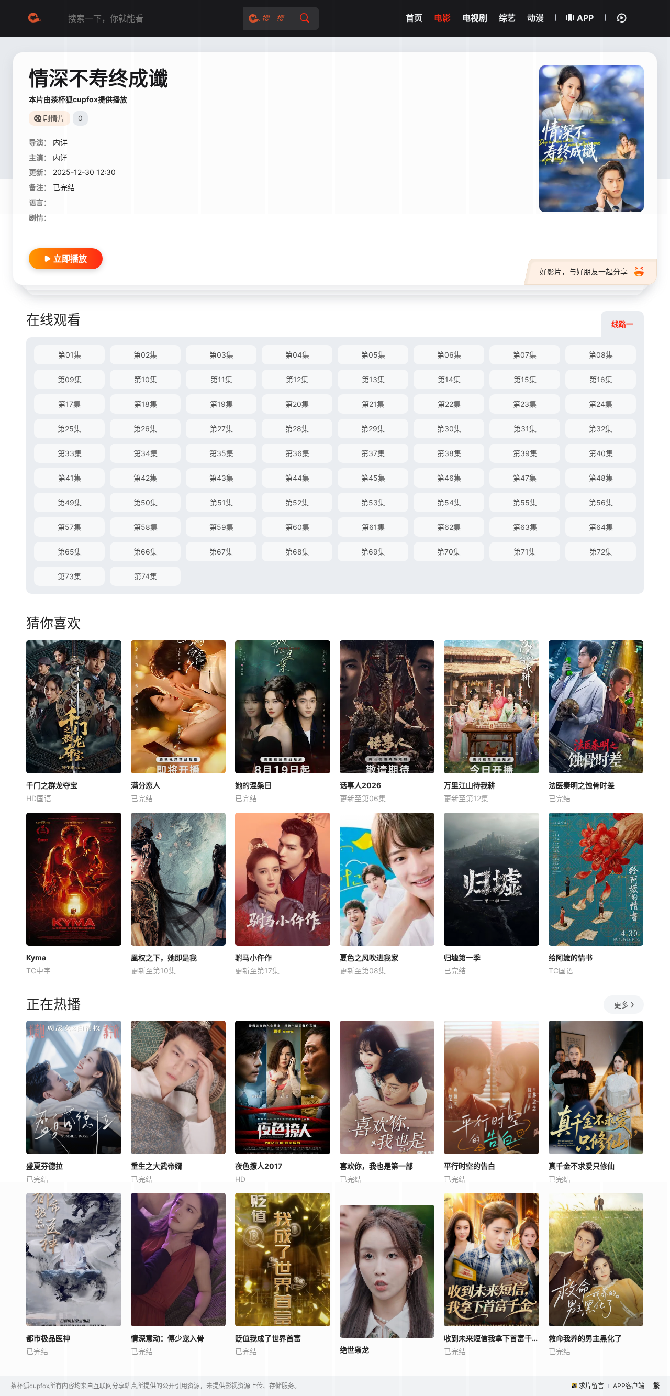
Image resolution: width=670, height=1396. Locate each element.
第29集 (373, 428)
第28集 (297, 428)
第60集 (297, 527)
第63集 (525, 527)
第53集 (373, 502)
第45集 (373, 477)
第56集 (601, 502)
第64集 (601, 527)
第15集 (525, 379)
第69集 (373, 551)
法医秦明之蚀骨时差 (582, 785)
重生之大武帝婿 (156, 1165)
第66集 (145, 551)
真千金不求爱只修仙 (582, 1165)
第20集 (297, 404)
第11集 (221, 379)
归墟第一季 (462, 957)
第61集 (373, 527)
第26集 (145, 428)
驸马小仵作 (253, 957)
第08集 (601, 354)
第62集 (449, 527)
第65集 (70, 551)
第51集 (221, 502)
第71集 (524, 551)
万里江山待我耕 (469, 785)
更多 (621, 1004)
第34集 (145, 453)
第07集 (525, 354)
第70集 (449, 551)
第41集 (69, 477)
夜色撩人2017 (258, 1165)
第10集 (145, 379)
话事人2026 (360, 785)
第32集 (600, 428)
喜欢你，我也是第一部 (376, 1165)
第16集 (600, 379)
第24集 (600, 404)
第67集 (221, 551)
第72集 (600, 551)
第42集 (145, 477)
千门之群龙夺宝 (51, 785)
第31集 (525, 428)
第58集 (145, 527)
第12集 (297, 379)
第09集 (70, 379)
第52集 (297, 502)
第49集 (70, 502)
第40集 (601, 453)
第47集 (525, 477)
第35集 (221, 453)
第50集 (145, 502)
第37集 (373, 453)
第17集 (69, 404)
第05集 (373, 354)
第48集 (601, 477)
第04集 (297, 354)
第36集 (297, 453)
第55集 (525, 502)
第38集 (449, 453)
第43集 (221, 477)
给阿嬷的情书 (571, 957)
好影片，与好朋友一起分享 (584, 271)
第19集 (221, 404)
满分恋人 (145, 785)
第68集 (297, 551)
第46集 (449, 477)
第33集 (70, 453)
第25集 (69, 428)
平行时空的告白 (469, 1165)
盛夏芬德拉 (44, 1165)
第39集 (525, 453)
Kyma (36, 957)
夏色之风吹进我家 (369, 957)
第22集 (449, 404)
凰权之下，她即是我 (164, 957)
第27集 (221, 428)
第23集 (525, 404)
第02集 (145, 354)
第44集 (297, 477)
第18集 (145, 404)
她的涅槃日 (253, 785)
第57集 (69, 527)
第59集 (221, 527)
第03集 (221, 354)
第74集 (145, 576)
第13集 (373, 379)
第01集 (69, 354)
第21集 (373, 404)
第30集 (449, 428)
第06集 (449, 354)
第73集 (69, 576)
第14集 (449, 379)
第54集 (449, 502)
